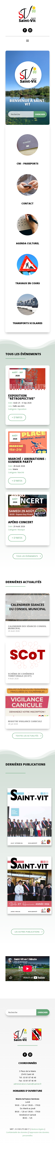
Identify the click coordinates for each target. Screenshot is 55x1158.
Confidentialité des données (17, 1132)
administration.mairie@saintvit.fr (27, 1084)
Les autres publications (27, 931)
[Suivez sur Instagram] (30, 30)
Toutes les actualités (27, 735)
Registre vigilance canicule (25, 721)
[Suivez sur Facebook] (25, 30)
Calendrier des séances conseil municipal (27, 627)
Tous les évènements (27, 556)
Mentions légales (37, 1129)
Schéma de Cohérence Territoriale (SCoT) (21, 674)
